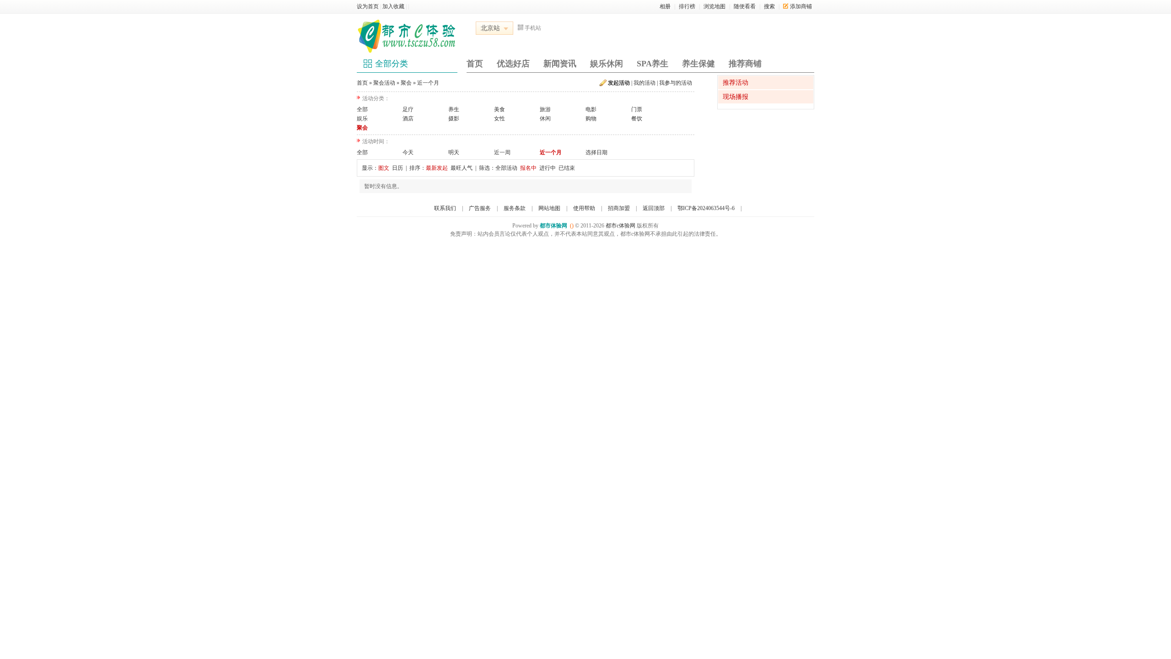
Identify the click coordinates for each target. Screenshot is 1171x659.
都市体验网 (553, 225)
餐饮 (636, 118)
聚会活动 (384, 83)
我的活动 (644, 83)
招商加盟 (619, 208)
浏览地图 (714, 6)
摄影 (453, 118)
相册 (665, 6)
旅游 (545, 109)
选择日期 (596, 152)
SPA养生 (652, 63)
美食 (499, 109)
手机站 (533, 28)
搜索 (769, 6)
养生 (453, 109)
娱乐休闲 (606, 63)
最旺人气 (462, 168)
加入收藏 (393, 6)
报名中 (528, 168)
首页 (475, 63)
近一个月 (428, 83)
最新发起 (437, 168)
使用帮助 (584, 208)
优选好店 (513, 63)
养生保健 (698, 63)
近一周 (502, 152)
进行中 (547, 168)
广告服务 (480, 208)
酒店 (408, 118)
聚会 (406, 83)
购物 (591, 118)
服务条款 (515, 208)
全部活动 (506, 168)
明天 (453, 152)
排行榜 (687, 6)
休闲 (545, 118)
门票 (636, 109)
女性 (499, 118)
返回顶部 (654, 208)
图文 (383, 168)
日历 (397, 168)
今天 (408, 152)
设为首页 (368, 6)
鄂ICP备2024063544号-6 (706, 208)
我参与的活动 (675, 83)
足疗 (408, 109)
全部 (362, 109)
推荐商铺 (745, 63)
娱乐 (362, 118)
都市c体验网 (620, 225)
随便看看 (745, 6)
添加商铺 (801, 6)
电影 (591, 109)
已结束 (567, 168)
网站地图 (549, 208)
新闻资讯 (559, 63)
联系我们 (445, 208)
